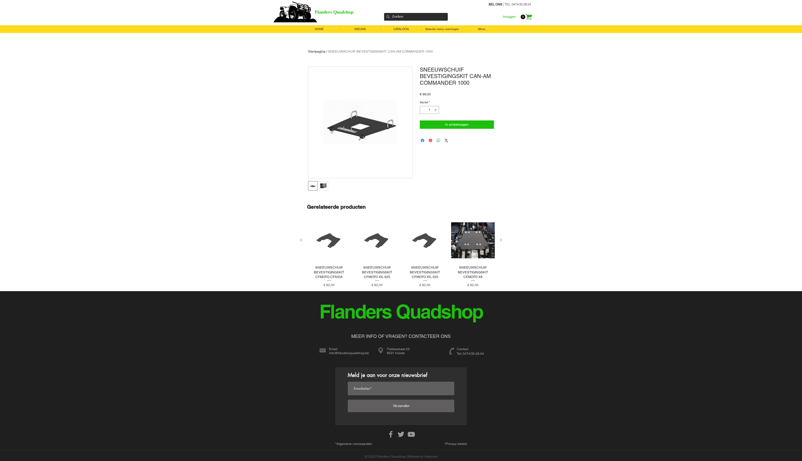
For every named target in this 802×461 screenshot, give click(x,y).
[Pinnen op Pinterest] (430, 140)
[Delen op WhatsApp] (438, 140)
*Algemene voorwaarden (353, 444)
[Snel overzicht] (329, 240)
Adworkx (430, 456)
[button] (523, 17)
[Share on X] (446, 140)
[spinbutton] (429, 110)
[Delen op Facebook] (422, 140)
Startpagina (316, 51)
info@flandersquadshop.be (349, 353)
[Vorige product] (301, 239)
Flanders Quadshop (334, 11)
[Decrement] (423, 110)
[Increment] (435, 110)
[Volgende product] (500, 239)
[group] (401, 253)
